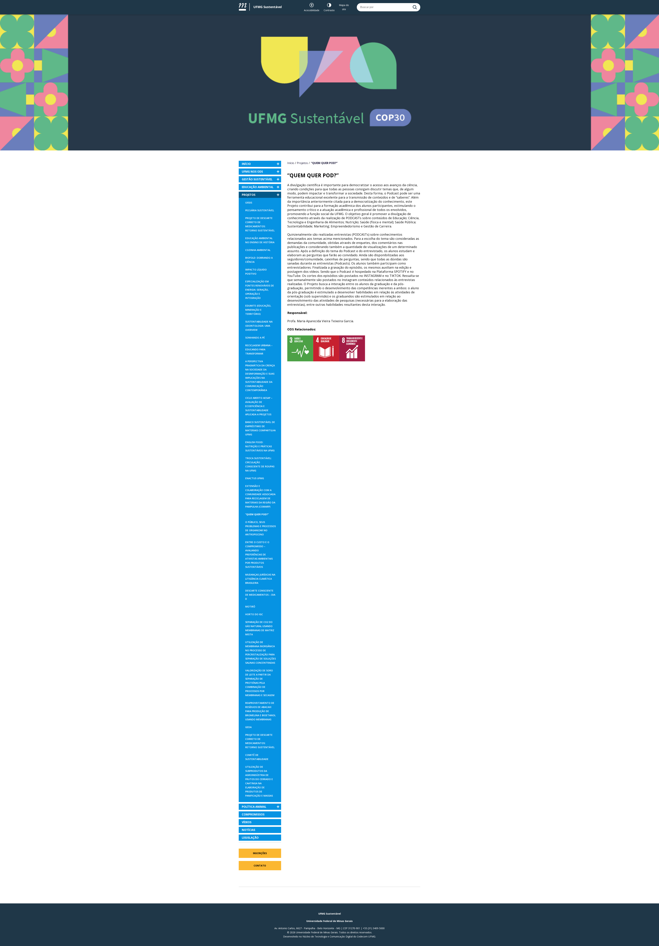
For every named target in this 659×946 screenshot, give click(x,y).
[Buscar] (415, 7)
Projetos (302, 163)
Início (290, 163)
